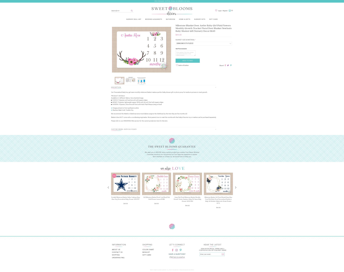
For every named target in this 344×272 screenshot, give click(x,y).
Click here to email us (177, 257)
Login (220, 11)
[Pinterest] (180, 250)
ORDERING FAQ (128, 121)
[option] (141, 50)
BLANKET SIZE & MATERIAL (185, 40)
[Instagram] (176, 250)
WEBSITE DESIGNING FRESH (187, 269)
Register (225, 11)
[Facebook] (172, 250)
